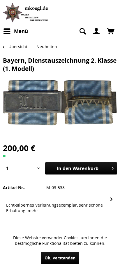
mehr (33, 210)
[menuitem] (15, 31)
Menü (21, 31)
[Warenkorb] (111, 31)
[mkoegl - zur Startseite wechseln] (26, 12)
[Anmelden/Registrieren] (96, 31)
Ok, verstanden (60, 258)
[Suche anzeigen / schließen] (82, 31)
